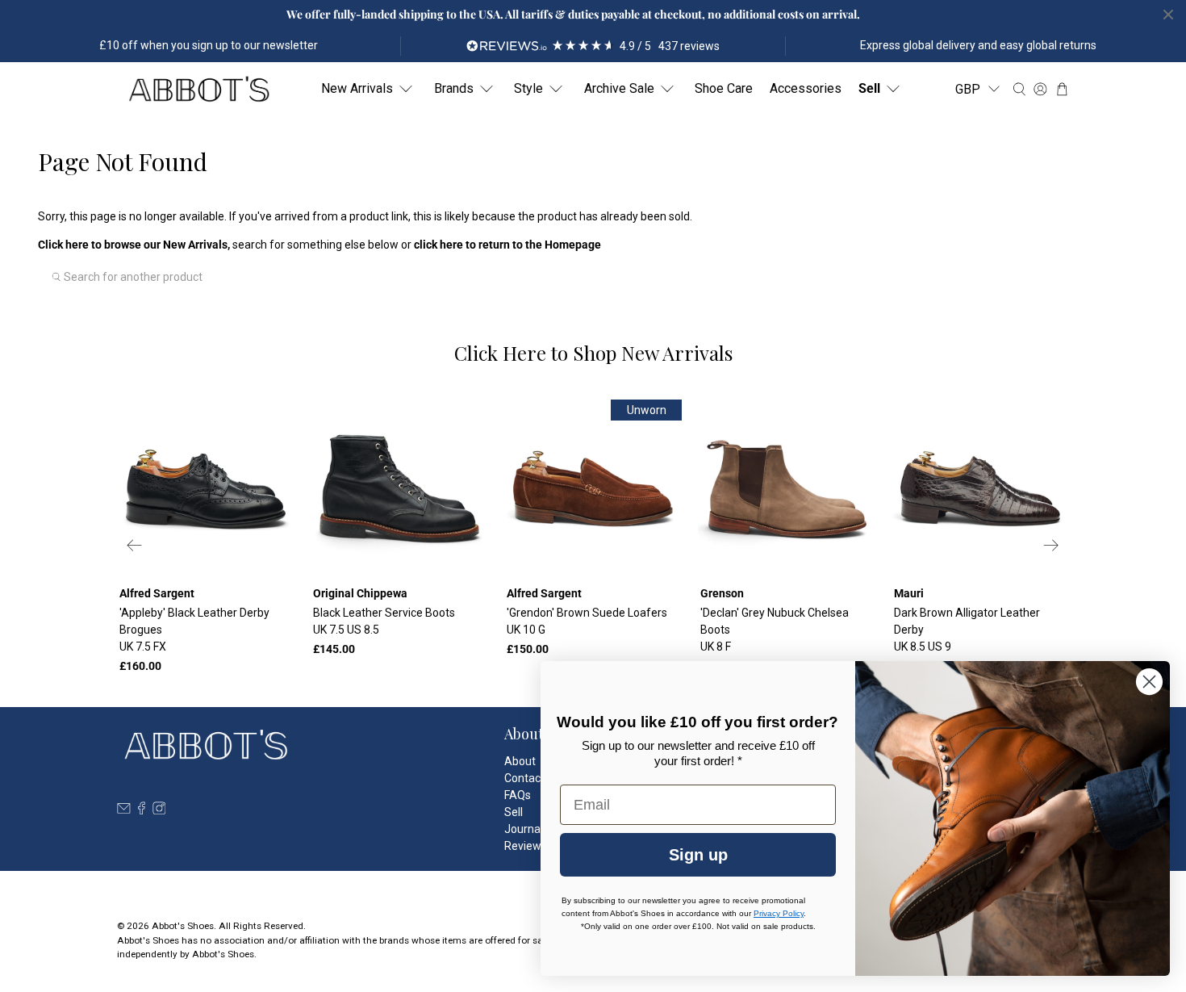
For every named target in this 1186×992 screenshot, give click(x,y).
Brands (454, 88)
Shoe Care (724, 88)
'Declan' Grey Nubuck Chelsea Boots (774, 629)
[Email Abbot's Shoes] (124, 810)
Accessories (805, 88)
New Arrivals (357, 88)
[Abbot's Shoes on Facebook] (141, 810)
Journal (523, 828)
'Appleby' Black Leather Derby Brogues (194, 629)
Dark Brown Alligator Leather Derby (967, 629)
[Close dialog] (1149, 682)
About (520, 761)
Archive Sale (619, 88)
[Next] (1051, 545)
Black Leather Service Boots (384, 621)
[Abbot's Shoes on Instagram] (159, 810)
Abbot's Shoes (183, 925)
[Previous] (134, 545)
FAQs (517, 795)
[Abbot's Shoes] (198, 89)
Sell (869, 88)
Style (528, 88)
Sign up (698, 855)
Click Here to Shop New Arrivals (593, 353)
